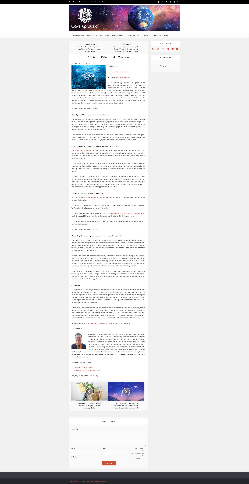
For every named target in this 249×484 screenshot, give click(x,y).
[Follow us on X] (158, 49)
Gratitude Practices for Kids (99, 2)
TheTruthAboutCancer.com (83, 368)
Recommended (118, 35)
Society (146, 35)
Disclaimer (90, 481)
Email (104, 448)
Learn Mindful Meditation (83, 2)
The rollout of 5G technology (81, 150)
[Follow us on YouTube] (177, 49)
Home (98, 35)
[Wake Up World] (124, 18)
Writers (166, 35)
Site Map (105, 481)
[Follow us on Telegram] (172, 49)
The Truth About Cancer (95, 323)
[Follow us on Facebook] (153, 49)
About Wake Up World (79, 481)
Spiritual (157, 35)
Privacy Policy (98, 481)
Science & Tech (133, 35)
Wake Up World (124, 77)
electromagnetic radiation (96, 197)
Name (73, 448)
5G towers (96, 90)
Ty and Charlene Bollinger (119, 72)
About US (72, 2)
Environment (78, 35)
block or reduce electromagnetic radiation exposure (122, 213)
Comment (74, 429)
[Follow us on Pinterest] (168, 49)
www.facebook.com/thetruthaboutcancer (88, 370)
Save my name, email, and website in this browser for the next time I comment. (140, 453)
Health (89, 35)
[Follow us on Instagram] (163, 49)
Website (74, 457)
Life (106, 35)
